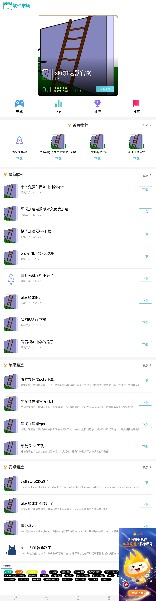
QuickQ (19, 572)
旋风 (43, 572)
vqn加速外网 (9, 579)
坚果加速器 (65, 572)
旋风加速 (53, 572)
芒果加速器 (106, 579)
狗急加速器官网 (95, 572)
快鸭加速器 (67, 579)
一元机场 (44, 576)
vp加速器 (36, 579)
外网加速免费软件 (51, 579)
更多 (146, 125)
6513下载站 (23, 579)
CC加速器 (93, 579)
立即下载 (105, 88)
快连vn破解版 (98, 576)
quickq (110, 576)
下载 (19, 158)
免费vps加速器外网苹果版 (14, 576)
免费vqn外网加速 (111, 572)
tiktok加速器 (79, 572)
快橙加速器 (80, 579)
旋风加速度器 (32, 572)
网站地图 (8, 572)
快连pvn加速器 (82, 576)
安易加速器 (56, 576)
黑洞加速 (32, 576)
